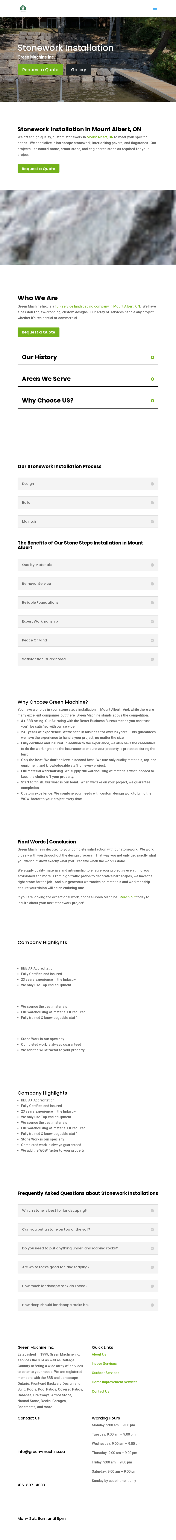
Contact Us (100, 1391)
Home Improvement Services (115, 1382)
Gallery (78, 70)
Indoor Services (104, 1364)
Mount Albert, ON (100, 137)
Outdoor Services (105, 1373)
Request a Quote (40, 70)
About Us (99, 1354)
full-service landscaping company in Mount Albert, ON (97, 306)
